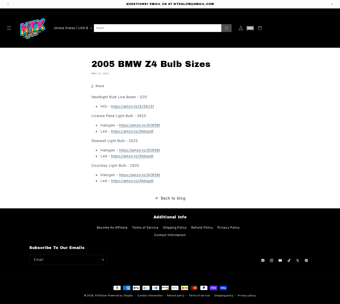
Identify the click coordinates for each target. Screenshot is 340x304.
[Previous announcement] (8, 4)
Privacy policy (247, 295)
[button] (9, 28)
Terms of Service (145, 227)
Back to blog (173, 198)
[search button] (226, 28)
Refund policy (175, 295)
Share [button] (99, 86)
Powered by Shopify (120, 295)
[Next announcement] (332, 4)
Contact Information (170, 235)
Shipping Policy (175, 227)
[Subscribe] (102, 260)
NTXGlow (101, 295)
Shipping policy (224, 295)
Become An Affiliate (112, 227)
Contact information (150, 295)
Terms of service (199, 295)
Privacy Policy (228, 227)
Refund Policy (202, 227)
